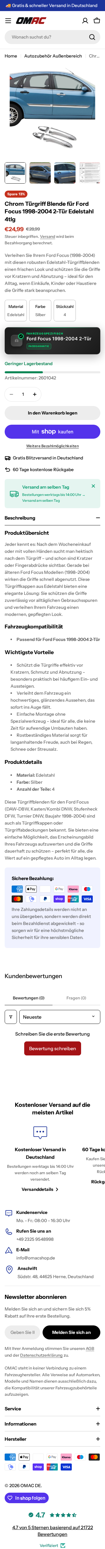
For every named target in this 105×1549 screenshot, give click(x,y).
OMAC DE (30, 1485)
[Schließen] (93, 486)
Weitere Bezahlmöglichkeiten (52, 446)
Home (11, 56)
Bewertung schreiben (52, 1048)
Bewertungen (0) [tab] (29, 998)
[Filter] (11, 1017)
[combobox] (52, 37)
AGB (90, 1348)
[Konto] (85, 20)
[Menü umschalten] (8, 20)
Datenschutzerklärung (41, 1355)
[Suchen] (92, 37)
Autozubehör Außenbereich (53, 56)
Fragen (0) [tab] (76, 998)
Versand (47, 236)
